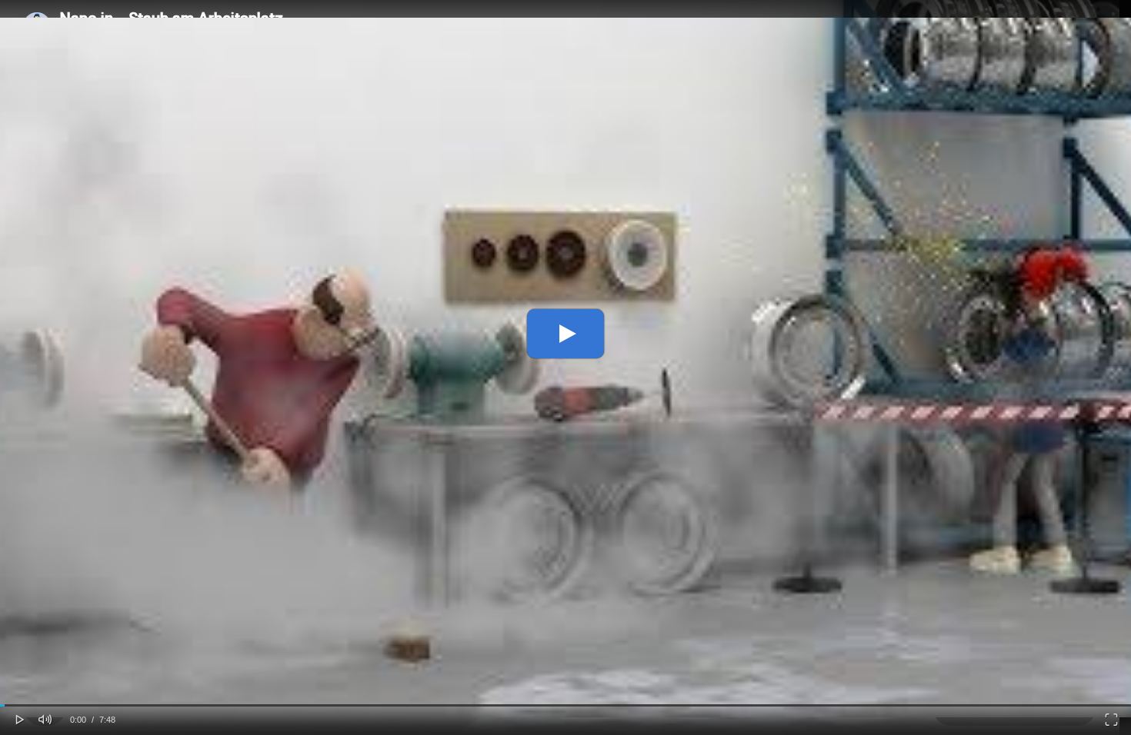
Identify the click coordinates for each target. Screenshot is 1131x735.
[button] (20, 718)
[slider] (565, 705)
